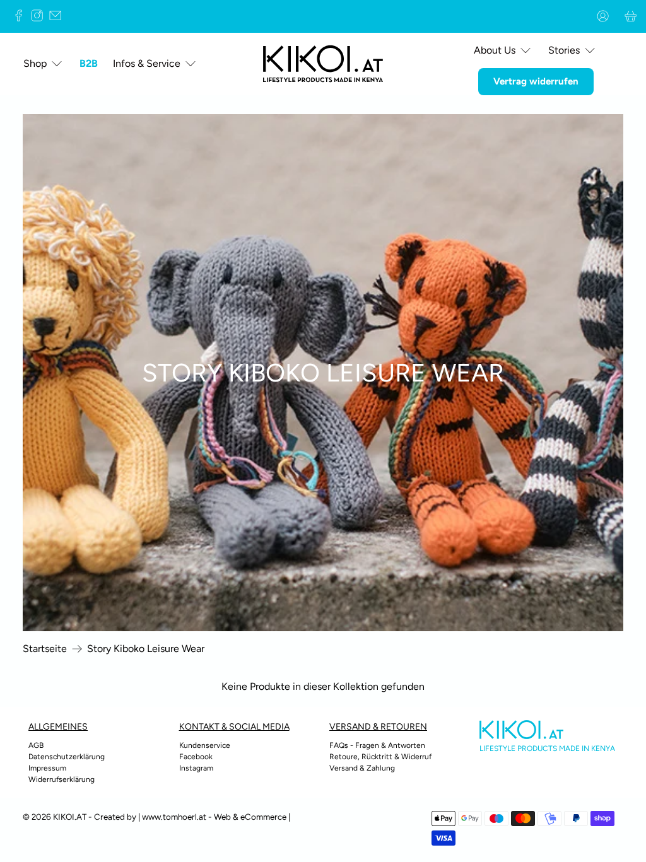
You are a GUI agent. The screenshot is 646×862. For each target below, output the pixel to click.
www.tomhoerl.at (174, 817)
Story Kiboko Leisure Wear (145, 649)
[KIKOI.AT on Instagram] (40, 18)
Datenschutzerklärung (66, 756)
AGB (36, 745)
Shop (35, 63)
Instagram (196, 768)
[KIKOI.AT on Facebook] (22, 18)
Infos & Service (146, 63)
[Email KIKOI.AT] (58, 18)
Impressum (47, 768)
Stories (564, 50)
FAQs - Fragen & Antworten (377, 745)
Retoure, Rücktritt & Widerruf (380, 756)
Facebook (196, 756)
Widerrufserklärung (61, 779)
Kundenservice (204, 745)
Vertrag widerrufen (535, 81)
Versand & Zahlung (362, 768)
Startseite (45, 649)
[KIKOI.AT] (323, 64)
